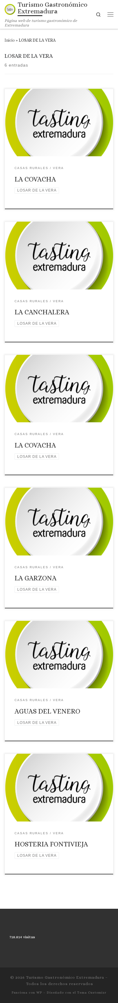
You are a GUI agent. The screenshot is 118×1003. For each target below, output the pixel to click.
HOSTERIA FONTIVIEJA (51, 844)
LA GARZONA (36, 578)
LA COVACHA (35, 179)
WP (39, 992)
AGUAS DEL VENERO (47, 711)
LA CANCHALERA (42, 312)
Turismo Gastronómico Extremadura (65, 977)
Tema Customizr (92, 992)
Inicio (10, 40)
